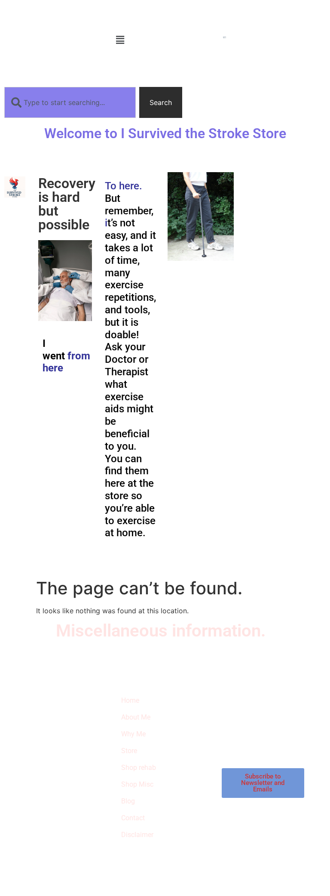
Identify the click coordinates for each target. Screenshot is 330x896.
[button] (120, 40)
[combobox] (70, 102)
